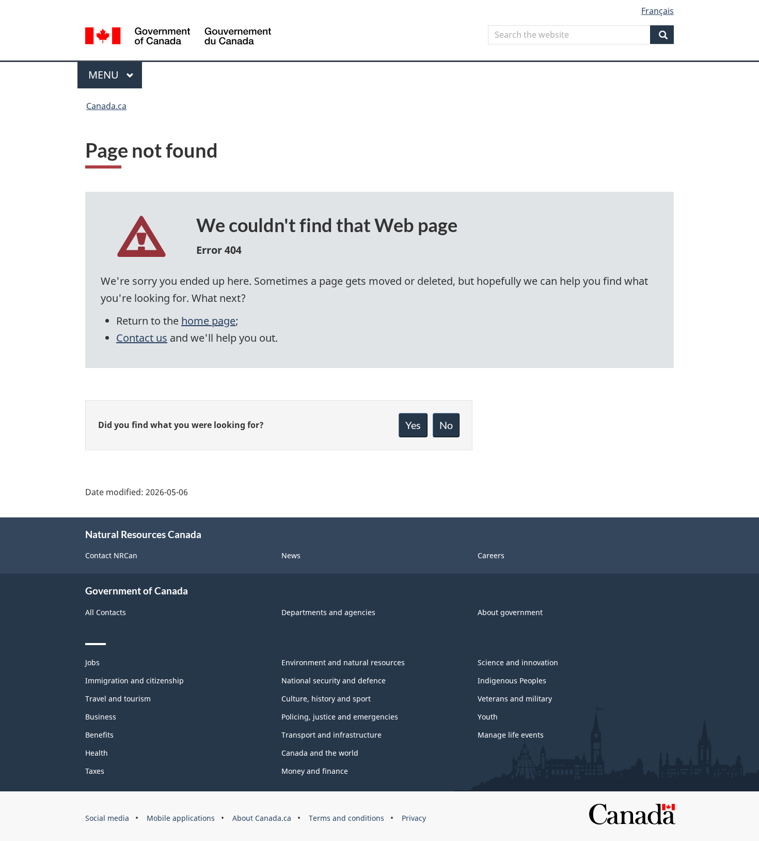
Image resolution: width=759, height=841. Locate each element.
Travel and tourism (118, 699)
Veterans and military (515, 699)
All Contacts (105, 612)
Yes (413, 425)
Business (100, 717)
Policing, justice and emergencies (339, 717)
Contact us (141, 338)
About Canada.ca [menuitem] (261, 818)
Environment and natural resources (343, 662)
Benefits (99, 735)
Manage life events (511, 735)
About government (510, 612)
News (291, 555)
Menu (104, 75)
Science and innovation (518, 662)
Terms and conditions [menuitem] (346, 818)
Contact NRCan (111, 555)
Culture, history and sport (326, 699)
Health (96, 753)
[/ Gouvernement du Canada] (178, 37)
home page (208, 321)
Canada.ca (106, 106)
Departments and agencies (328, 612)
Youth (488, 717)
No (446, 425)
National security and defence (333, 680)
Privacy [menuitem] (414, 818)
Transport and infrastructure (331, 735)
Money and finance (314, 771)
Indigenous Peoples (512, 680)
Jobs (92, 662)
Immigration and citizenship (134, 680)
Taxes (94, 771)
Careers (491, 555)
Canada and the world (319, 753)
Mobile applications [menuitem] (181, 818)
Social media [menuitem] (107, 818)
